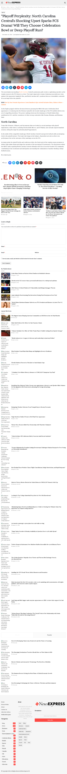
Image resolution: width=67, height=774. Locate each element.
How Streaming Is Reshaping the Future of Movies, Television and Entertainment (33, 683)
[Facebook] (3, 87)
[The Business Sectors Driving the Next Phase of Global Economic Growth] (5, 677)
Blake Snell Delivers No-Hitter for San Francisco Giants (26, 323)
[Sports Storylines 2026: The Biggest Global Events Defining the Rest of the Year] (11, 202)
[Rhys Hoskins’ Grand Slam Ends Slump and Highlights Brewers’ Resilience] (5, 356)
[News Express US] (13, 2)
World (4, 748)
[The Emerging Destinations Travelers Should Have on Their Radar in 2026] (5, 656)
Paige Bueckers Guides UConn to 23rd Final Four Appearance (28, 417)
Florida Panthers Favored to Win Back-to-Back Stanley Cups (28, 362)
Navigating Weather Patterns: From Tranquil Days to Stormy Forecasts (31, 407)
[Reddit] (29, 162)
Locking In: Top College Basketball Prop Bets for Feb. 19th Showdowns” (31, 495)
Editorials (4, 764)
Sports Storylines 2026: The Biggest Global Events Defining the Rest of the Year (11, 211)
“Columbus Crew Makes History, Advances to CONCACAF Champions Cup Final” (33, 372)
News (8, 7)
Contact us (4, 709)
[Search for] (65, 3)
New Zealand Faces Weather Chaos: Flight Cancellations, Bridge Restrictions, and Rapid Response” (38, 467)
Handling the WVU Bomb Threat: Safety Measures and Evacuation (29, 572)
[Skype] (26, 87)
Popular (49, 635)
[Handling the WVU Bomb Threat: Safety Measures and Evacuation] (5, 576)
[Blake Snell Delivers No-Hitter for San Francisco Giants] (5, 325)
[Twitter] (6, 87)
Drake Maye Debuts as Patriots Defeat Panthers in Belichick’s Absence (32, 211)
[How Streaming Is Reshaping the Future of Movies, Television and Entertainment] (5, 687)
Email (3, 252)
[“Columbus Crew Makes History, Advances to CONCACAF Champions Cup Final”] (5, 378)
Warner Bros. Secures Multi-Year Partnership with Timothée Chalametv (31, 425)
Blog (3, 723)
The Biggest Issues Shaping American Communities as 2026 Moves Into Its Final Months (35, 315)
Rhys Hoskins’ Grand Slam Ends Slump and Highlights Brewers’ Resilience (31, 351)
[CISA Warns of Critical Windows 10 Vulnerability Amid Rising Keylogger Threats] (5, 290)
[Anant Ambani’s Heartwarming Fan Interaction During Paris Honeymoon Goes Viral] (5, 297)
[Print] (40, 162)
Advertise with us (5, 712)
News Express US (25, 771)
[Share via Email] (36, 162)
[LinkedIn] (10, 87)
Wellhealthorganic (6, 714)
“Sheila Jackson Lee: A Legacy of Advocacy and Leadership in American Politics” (33, 338)
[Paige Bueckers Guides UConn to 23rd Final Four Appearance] (5, 419)
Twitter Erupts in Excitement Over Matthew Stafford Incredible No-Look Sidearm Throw (36, 544)
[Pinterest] (18, 87)
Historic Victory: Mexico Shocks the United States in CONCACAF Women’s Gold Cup (34, 482)
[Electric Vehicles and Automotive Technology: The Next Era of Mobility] (5, 666)
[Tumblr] (14, 87)
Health (4, 740)
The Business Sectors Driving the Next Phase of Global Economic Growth (31, 673)
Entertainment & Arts (8, 733)
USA (3, 746)
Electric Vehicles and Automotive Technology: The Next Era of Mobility (30, 662)
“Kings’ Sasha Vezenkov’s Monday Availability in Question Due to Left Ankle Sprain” (34, 531)
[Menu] (2, 3)
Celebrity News (6, 738)
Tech (3, 731)
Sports (12, 7)
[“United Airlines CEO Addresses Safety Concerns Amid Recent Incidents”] (5, 440)
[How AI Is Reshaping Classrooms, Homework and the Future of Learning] (5, 645)
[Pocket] (22, 87)
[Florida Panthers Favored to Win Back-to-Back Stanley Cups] (5, 366)
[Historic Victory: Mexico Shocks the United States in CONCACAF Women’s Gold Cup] (5, 488)
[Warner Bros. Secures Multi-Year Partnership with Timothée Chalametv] (5, 429)
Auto (3, 756)
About (2, 707)
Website (37, 252)
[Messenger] (30, 87)
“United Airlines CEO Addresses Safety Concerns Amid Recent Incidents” (31, 436)
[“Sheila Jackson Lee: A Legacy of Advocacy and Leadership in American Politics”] (5, 343)
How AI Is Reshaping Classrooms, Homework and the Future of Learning (31, 641)
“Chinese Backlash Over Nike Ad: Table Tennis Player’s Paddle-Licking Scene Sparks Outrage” (37, 331)
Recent (17, 635)
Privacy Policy (5, 704)
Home (4, 7)
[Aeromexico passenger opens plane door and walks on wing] (5, 526)
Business (4, 728)
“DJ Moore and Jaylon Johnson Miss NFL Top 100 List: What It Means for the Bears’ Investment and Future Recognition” (56, 213)
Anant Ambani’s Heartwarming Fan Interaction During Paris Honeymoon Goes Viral (34, 295)
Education (5, 759)
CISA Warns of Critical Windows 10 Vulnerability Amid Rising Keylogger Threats (33, 288)
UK (3, 754)
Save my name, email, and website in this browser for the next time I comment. (22, 258)
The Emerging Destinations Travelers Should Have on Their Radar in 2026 (31, 652)
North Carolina (23, 92)
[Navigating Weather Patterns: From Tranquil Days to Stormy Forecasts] (5, 410)
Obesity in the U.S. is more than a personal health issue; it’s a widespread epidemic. (34, 280)
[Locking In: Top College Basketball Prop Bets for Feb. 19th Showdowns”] (5, 500)
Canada (4, 751)
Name (3, 246)
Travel (4, 761)
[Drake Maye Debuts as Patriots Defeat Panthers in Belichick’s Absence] (33, 202)
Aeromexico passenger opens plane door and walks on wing (27, 523)
